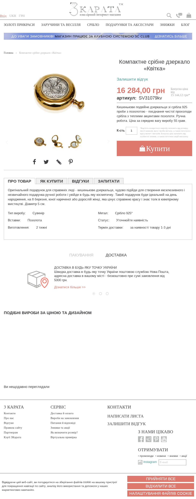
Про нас (9, 418)
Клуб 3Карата (12, 437)
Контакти (10, 413)
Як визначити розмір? (64, 432)
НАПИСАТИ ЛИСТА (125, 416)
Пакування (81, 255)
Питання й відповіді (63, 422)
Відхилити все (161, 486)
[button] (12, 16)
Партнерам (11, 432)
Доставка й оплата (62, 413)
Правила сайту (13, 427)
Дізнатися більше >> (70, 287)
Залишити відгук (132, 79)
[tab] (19, 181)
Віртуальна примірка (64, 437)
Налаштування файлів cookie (160, 493)
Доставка (116, 255)
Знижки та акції (60, 427)
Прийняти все (161, 478)
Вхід (3, 16)
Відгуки (9, 422)
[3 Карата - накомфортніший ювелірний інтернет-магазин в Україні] (96, 7)
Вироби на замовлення (65, 418)
